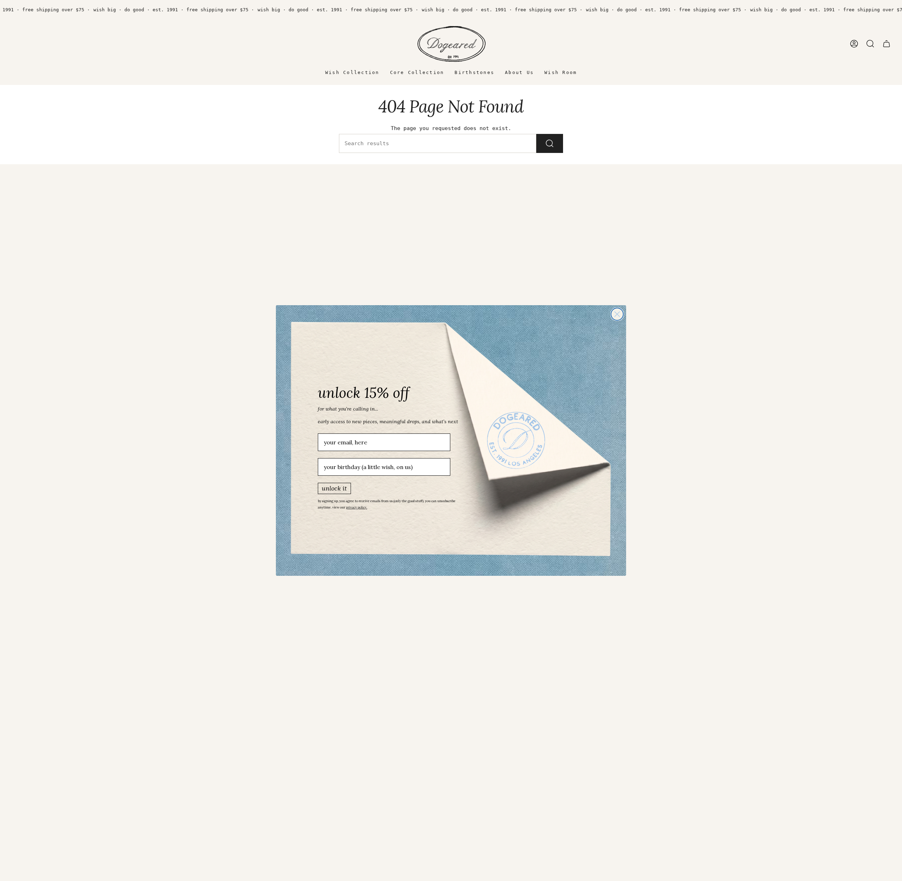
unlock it (334, 488)
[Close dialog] (617, 314)
